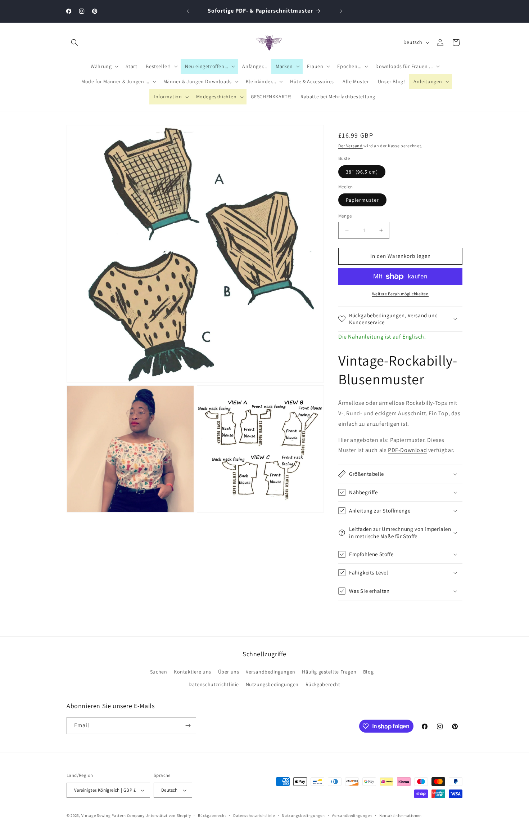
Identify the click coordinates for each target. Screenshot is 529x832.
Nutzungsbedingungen (272, 684)
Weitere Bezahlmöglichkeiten (400, 293)
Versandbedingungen (270, 671)
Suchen (158, 671)
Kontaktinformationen (400, 815)
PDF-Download (407, 450)
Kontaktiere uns (192, 671)
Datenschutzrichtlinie (214, 684)
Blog (368, 671)
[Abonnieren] (188, 725)
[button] (74, 42)
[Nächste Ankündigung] (341, 11)
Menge (345, 216)
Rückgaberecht (323, 684)
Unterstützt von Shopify (168, 815)
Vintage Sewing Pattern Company (113, 815)
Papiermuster (362, 200)
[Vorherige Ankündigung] (188, 11)
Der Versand (350, 145)
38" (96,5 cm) (362, 172)
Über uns (228, 671)
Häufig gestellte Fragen (329, 671)
